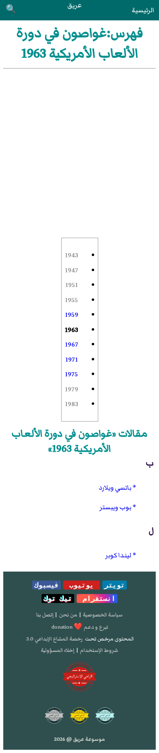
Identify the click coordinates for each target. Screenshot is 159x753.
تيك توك (58, 598)
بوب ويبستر (115, 507)
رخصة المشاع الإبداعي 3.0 (54, 639)
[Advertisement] (79, 152)
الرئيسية (143, 10)
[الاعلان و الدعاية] (79, 677)
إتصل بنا (44, 615)
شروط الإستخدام (99, 650)
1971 (71, 359)
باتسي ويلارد (115, 487)
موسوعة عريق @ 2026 (79, 739)
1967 (71, 344)
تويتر (114, 585)
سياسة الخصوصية (103, 615)
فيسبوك (46, 585)
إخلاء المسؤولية (57, 650)
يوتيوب (81, 585)
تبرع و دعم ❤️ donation (79, 627)
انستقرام (97, 598)
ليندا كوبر (118, 555)
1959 (71, 314)
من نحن (68, 615)
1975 (71, 374)
